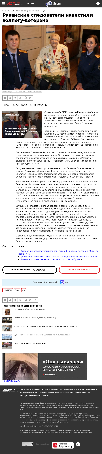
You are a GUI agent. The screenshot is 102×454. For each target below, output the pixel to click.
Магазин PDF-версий (28, 392)
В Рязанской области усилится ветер (29, 309)
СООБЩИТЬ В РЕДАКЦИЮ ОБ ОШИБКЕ (34, 396)
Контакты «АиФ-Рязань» (30, 389)
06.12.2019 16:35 (8, 11)
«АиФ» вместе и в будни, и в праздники (30, 343)
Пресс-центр (91, 389)
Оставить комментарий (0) (79, 270)
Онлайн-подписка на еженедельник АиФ (56, 392)
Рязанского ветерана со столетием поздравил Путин (50, 259)
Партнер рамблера (42, 444)
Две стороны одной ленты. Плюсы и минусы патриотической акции (59, 256)
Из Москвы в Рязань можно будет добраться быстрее (36, 318)
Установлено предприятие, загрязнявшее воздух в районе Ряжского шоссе (45, 326)
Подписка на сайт (83, 392)
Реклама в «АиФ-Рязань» (52, 389)
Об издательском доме (74, 389)
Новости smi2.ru (11, 381)
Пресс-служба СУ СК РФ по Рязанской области (22, 92)
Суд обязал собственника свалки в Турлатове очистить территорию (42, 335)
